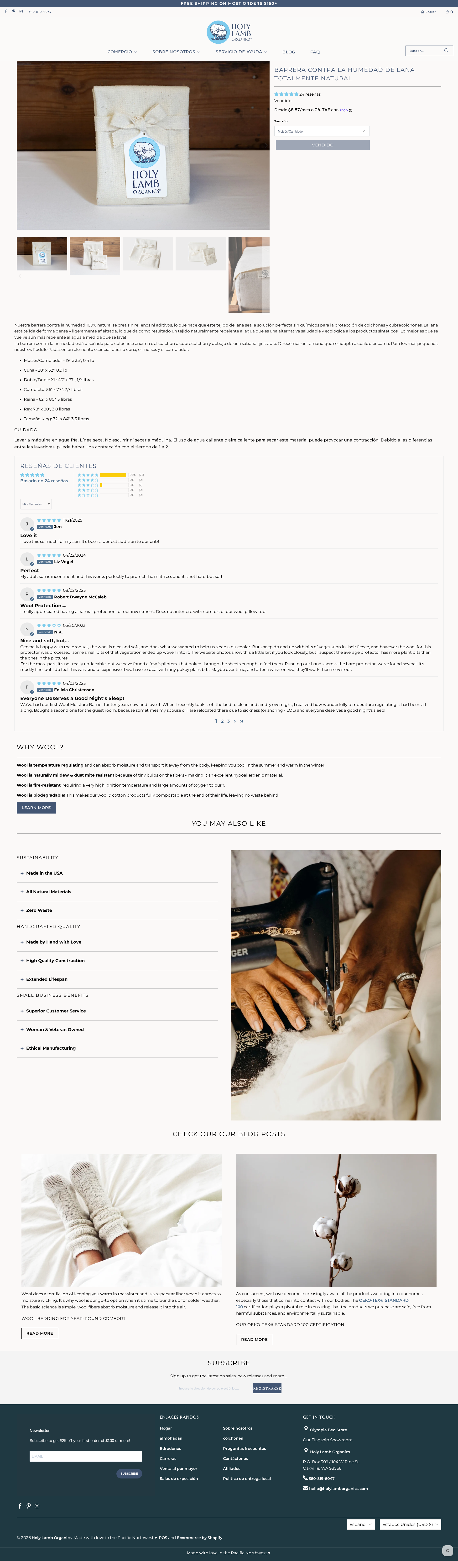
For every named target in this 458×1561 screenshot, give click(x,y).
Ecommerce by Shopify (199, 1537)
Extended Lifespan (47, 979)
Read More (39, 1333)
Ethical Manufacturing (51, 1048)
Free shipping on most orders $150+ (229, 3)
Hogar (166, 1428)
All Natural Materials (48, 891)
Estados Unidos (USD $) (407, 1524)
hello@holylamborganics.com (338, 1488)
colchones (233, 1438)
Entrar (431, 12)
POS (163, 1537)
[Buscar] (446, 51)
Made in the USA (44, 873)
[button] (122, 52)
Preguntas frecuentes (244, 1448)
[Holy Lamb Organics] (229, 32)
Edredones (170, 1448)
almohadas (171, 1438)
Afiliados (231, 1468)
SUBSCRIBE (129, 1473)
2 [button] (222, 721)
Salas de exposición (179, 1478)
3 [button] (228, 721)
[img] (49, 520)
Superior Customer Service (56, 1011)
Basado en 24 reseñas (44, 480)
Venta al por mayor (178, 1468)
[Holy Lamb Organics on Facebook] (6, 12)
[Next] (266, 145)
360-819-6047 (40, 12)
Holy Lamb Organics (330, 1452)
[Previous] (20, 145)
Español (358, 1524)
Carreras (168, 1458)
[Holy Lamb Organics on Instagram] (21, 12)
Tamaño (281, 121)
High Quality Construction (55, 960)
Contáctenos (235, 1458)
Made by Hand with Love (53, 942)
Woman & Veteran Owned (55, 1029)
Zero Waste (39, 910)
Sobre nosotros (237, 1428)
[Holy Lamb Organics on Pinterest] (13, 12)
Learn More (36, 807)
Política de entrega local (247, 1478)
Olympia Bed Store (328, 1430)
